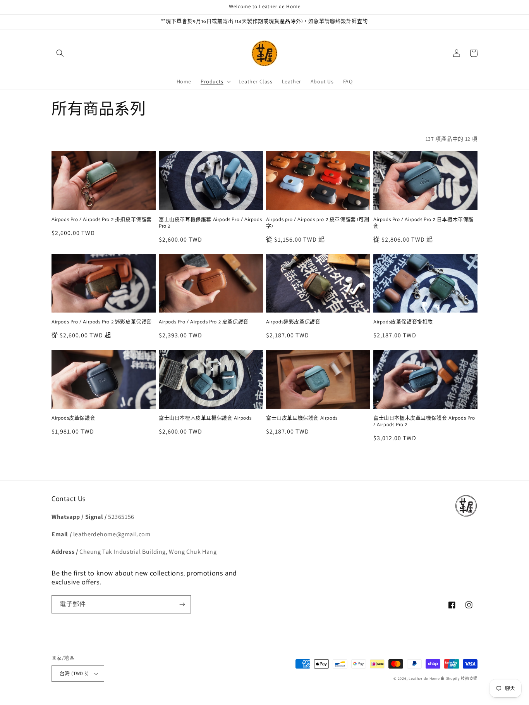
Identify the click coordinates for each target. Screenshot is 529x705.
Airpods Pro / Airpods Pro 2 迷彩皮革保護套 (102, 322)
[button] (60, 53)
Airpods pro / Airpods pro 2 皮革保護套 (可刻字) (317, 223)
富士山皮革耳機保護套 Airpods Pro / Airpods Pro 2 (210, 223)
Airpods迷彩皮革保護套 (293, 322)
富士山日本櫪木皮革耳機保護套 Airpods (205, 418)
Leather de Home (425, 678)
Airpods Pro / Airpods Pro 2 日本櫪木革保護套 (423, 223)
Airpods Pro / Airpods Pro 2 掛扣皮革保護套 (102, 220)
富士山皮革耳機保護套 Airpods (302, 418)
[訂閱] (182, 604)
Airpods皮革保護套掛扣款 (403, 322)
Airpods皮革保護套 (73, 418)
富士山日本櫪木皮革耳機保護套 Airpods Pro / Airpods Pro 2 (424, 422)
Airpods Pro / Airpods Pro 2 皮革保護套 (204, 322)
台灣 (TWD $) (74, 673)
